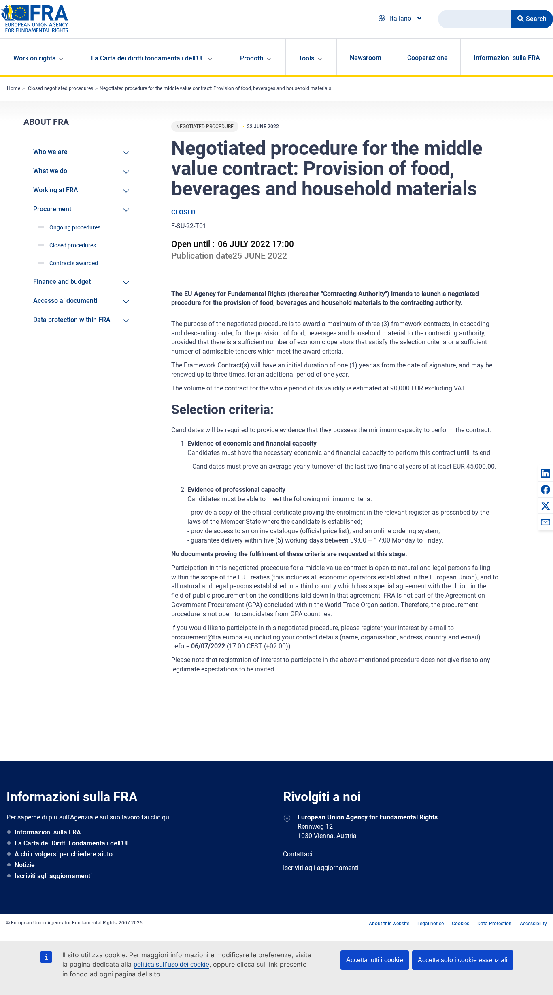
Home (13, 88)
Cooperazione (427, 58)
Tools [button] (306, 58)
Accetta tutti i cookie (374, 959)
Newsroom (365, 58)
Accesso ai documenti (65, 301)
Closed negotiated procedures (60, 88)
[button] (545, 473)
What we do (50, 171)
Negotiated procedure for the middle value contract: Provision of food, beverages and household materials (215, 88)
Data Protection (494, 923)
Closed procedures (72, 245)
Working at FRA (55, 190)
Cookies (460, 923)
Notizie (25, 865)
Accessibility (533, 923)
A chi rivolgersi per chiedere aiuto (64, 854)
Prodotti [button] (251, 58)
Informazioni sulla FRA (507, 58)
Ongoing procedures (74, 227)
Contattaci (298, 854)
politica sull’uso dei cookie (171, 964)
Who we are (50, 152)
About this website (389, 923)
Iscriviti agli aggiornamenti (53, 876)
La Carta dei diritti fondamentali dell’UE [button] (147, 58)
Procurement (52, 209)
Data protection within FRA (72, 320)
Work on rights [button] (34, 58)
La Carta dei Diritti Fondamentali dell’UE (72, 843)
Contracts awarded (73, 263)
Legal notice (430, 923)
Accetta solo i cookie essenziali (463, 959)
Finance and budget (62, 281)
